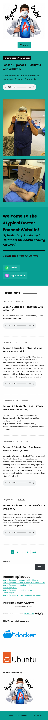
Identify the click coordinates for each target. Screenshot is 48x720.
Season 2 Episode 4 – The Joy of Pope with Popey (22, 595)
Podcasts (19, 301)
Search (6, 561)
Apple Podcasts (18, 275)
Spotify (14, 267)
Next (34, 552)
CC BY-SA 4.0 (29, 614)
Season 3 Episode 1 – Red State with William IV (20, 580)
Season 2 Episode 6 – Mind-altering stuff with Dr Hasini (24, 583)
